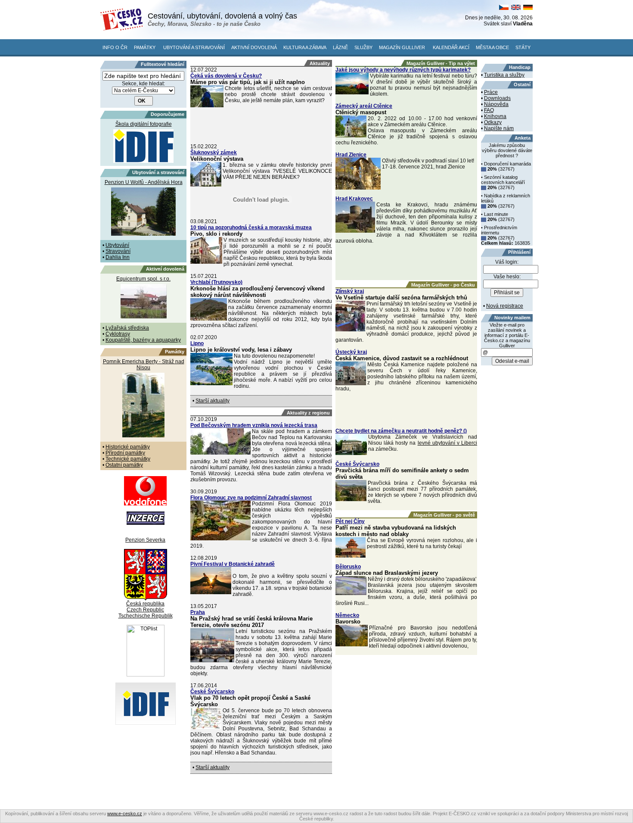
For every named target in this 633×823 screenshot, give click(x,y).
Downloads (497, 98)
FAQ (489, 110)
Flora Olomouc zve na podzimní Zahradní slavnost (251, 498)
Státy (523, 47)
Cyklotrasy (118, 334)
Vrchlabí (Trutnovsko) (216, 282)
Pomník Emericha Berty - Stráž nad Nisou (143, 365)
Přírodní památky (125, 453)
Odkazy (493, 122)
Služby (363, 47)
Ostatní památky (124, 465)
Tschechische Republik (145, 616)
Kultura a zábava (304, 47)
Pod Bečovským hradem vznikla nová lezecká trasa (253, 425)
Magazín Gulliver (402, 47)
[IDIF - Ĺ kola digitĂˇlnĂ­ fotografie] (145, 723)
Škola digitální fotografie (143, 124)
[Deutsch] (528, 8)
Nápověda (496, 104)
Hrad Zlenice (350, 155)
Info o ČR (114, 47)
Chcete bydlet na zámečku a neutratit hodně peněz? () (401, 431)
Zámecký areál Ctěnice (363, 106)
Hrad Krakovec (354, 199)
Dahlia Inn (118, 257)
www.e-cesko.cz (124, 813)
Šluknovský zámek (213, 153)
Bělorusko (348, 567)
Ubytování (117, 245)
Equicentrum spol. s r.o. (143, 279)
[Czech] (504, 8)
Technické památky (128, 459)
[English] (516, 8)
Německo (347, 615)
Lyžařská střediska (127, 328)
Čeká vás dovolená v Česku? (226, 76)
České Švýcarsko (212, 692)
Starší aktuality (212, 401)
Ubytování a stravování (194, 47)
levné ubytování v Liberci (447, 443)
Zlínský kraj (349, 291)
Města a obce (492, 47)
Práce (491, 92)
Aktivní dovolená (254, 47)
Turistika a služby (504, 75)
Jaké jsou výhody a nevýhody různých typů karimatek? (403, 70)
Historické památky (128, 447)
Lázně (340, 47)
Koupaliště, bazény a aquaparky (143, 340)
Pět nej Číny (350, 521)
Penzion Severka (145, 540)
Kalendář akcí (451, 47)
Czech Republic (145, 610)
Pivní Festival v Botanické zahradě (232, 564)
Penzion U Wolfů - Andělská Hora (144, 182)
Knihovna (495, 116)
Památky (144, 47)
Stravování (118, 251)
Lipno (197, 343)
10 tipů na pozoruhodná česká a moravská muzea (251, 227)
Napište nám (499, 128)
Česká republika (145, 604)
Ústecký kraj (351, 352)
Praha (197, 612)
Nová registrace (504, 306)
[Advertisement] (261, 126)
